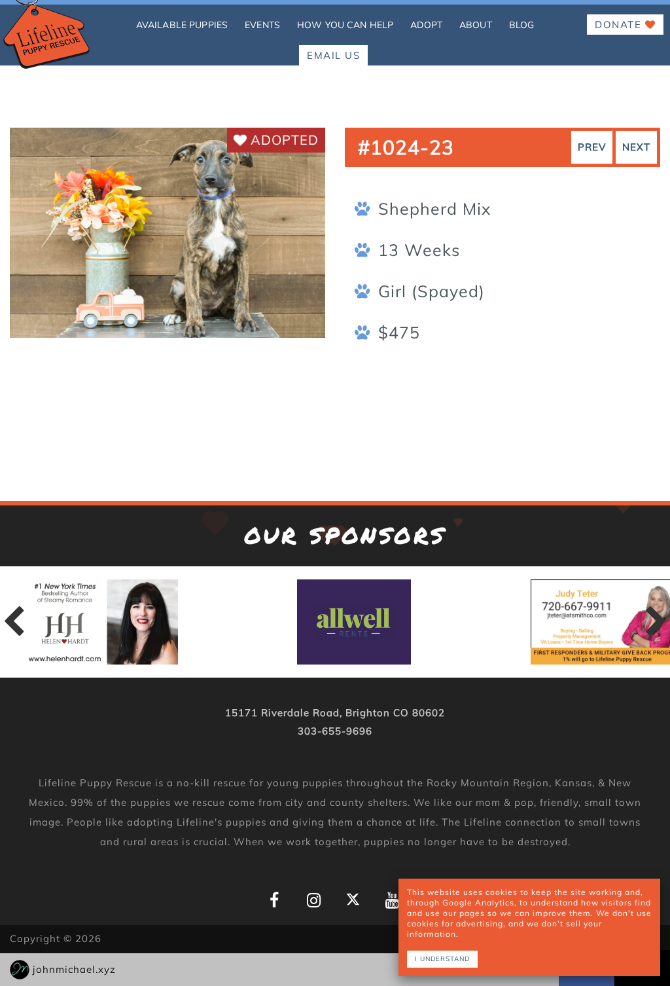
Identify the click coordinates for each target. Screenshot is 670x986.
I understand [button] (442, 959)
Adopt (426, 25)
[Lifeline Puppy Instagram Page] (313, 900)
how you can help (345, 25)
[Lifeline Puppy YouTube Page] (392, 900)
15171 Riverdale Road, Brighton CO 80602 (335, 712)
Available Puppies (182, 25)
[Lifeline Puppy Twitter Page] (353, 899)
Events (262, 25)
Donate (620, 24)
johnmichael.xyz (74, 969)
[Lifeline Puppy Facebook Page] (274, 900)
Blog (522, 25)
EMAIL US (333, 55)
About (475, 25)
